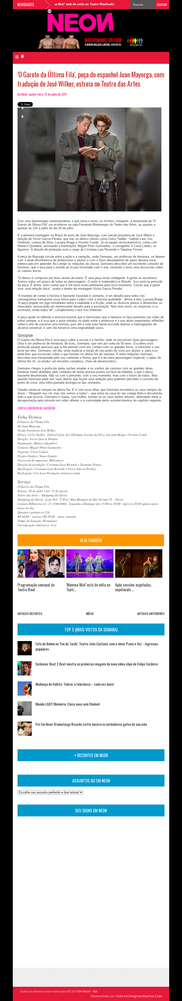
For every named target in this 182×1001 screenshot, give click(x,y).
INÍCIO (90, 613)
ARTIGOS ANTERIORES (150, 613)
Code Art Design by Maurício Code (139, 996)
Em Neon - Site (87, 991)
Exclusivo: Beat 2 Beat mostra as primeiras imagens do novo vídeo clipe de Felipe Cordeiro (97, 663)
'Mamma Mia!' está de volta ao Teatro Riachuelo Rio (74, 4)
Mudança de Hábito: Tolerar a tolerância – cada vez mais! (75, 684)
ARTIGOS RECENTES (30, 613)
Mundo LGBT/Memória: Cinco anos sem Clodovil (68, 704)
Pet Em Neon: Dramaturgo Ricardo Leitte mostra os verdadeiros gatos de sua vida (91, 724)
